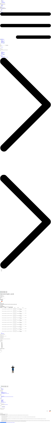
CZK (1, 9)
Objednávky (2, 400)
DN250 (11, 304)
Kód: (0, 295)
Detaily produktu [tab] (2, 333)
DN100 (5, 304)
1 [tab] (1, 269)
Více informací (13, 422)
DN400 (16, 304)
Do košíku (21, 311)
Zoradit (2, 306)
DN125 (6, 304)
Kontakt (2, 42)
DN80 (3, 304)
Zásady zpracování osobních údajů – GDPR (5, 393)
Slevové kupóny (2, 401)
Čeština (2, 5)
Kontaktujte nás (1, 55)
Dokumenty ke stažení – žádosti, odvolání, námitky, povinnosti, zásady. (7, 396)
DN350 (14, 304)
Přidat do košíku (1, 299)
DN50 (0, 304)
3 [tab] (1, 270)
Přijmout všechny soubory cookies (3, 422)
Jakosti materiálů (2, 41)
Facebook (2, 0)
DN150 (8, 304)
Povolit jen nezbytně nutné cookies (9, 422)
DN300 (12, 304)
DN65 (2, 304)
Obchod (2, 40)
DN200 (9, 304)
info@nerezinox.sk (3, 2)
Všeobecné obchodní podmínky (4, 392)
